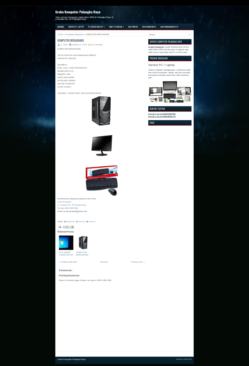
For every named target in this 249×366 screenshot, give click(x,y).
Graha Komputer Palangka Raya (77, 11)
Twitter (81, 221)
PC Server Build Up (96, 26)
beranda (60, 26)
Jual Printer (133, 26)
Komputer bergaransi (75, 34)
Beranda (104, 262)
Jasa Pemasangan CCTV (169, 26)
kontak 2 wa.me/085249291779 (162, 117)
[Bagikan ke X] (69, 227)
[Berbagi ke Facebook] (72, 227)
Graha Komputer (64, 202)
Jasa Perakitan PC (149, 26)
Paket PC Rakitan (116, 26)
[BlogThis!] (67, 227)
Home (60, 34)
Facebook (70, 221)
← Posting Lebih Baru (67, 262)
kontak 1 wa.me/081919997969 (162, 114)
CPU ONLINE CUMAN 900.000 (66, 253)
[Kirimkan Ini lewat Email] (64, 227)
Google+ (92, 221)
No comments (97, 45)
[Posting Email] (59, 227)
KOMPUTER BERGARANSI (70, 40)
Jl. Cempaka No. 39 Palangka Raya (71, 205)
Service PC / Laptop (76, 26)
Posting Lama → (138, 262)
